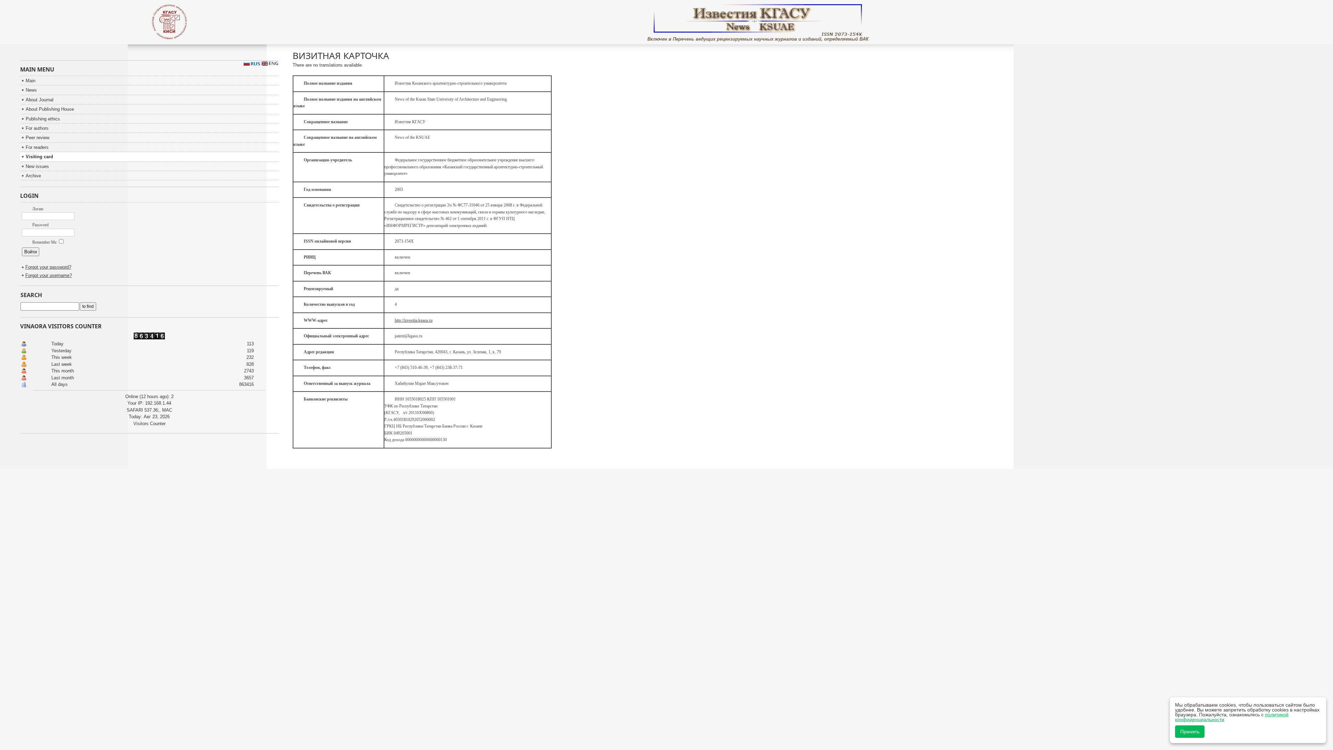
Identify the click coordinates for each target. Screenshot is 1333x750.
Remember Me (45, 242)
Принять (1189, 731)
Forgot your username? (48, 275)
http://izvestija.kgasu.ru (414, 320)
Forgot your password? (48, 267)
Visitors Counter (149, 423)
